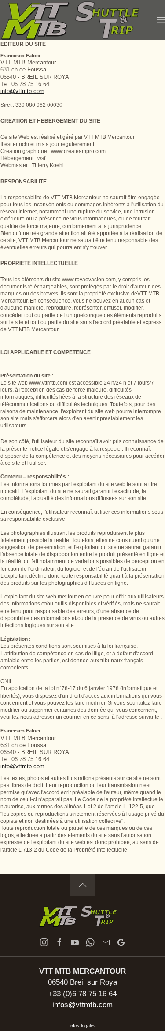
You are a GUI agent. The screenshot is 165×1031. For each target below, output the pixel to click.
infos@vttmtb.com (82, 1005)
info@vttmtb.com (22, 91)
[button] (161, 19)
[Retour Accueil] (78, 20)
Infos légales (82, 1025)
